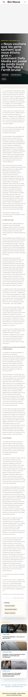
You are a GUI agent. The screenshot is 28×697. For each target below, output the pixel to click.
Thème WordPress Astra (17, 686)
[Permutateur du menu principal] (25, 1)
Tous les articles (10, 605)
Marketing (5, 74)
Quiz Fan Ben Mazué (6, 684)
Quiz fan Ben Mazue (11, 609)
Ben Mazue (13, 1)
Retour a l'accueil (10, 613)
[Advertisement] (14, 19)
